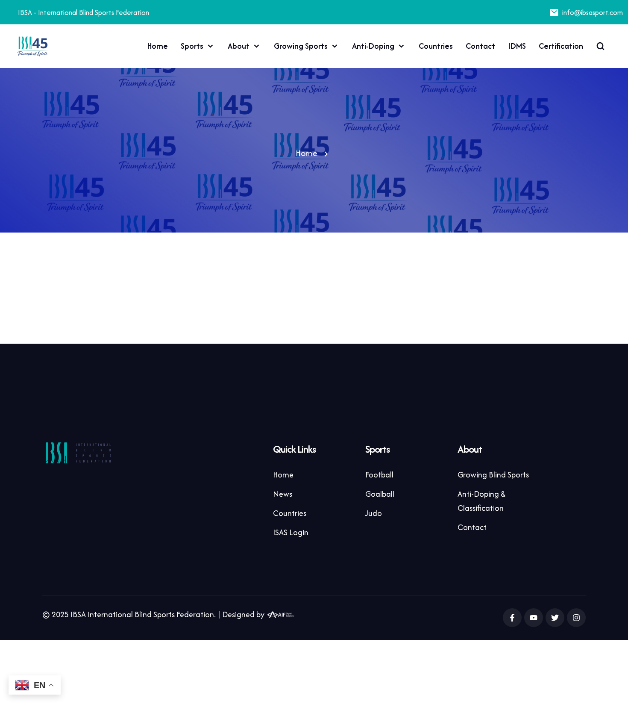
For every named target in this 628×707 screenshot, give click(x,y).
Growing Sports (301, 46)
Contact (480, 46)
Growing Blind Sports (493, 474)
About (238, 46)
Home (157, 46)
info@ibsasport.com (592, 12)
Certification (561, 46)
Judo (373, 513)
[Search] (600, 46)
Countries (436, 46)
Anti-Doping (373, 46)
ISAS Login (290, 532)
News (282, 494)
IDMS (517, 46)
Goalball (379, 494)
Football (379, 474)
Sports (192, 46)
